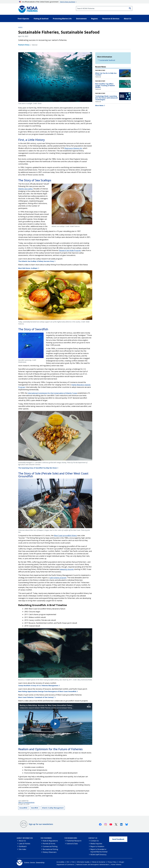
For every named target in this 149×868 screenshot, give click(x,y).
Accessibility (60, 862)
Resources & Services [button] (110, 19)
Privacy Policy (112, 862)
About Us (22, 841)
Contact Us (92, 838)
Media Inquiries (96, 843)
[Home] (27, 8)
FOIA (73, 862)
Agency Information (25, 838)
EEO (67, 862)
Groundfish (23, 808)
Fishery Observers (49, 852)
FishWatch (23, 846)
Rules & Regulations (50, 841)
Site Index (22, 849)
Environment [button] (81, 19)
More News (99, 105)
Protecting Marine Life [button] (62, 19)
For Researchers (70, 838)
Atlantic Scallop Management (53, 808)
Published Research (73, 841)
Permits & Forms (49, 843)
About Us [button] (127, 19)
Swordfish (34, 808)
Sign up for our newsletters (41, 824)
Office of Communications (26, 802)
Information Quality (83, 862)
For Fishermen (46, 838)
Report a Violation (97, 846)
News (20, 27)
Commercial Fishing (50, 846)
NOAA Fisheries (116, 864)
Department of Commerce (65, 864)
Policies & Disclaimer (98, 862)
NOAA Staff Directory (98, 854)
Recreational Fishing (50, 849)
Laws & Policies (24, 843)
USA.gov (121, 862)
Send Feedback (118, 839)
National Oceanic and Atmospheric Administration (92, 864)
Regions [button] (94, 19)
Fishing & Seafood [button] (41, 19)
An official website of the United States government (48, 2)
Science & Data (72, 843)
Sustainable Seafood (107, 60)
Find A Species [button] (23, 19)
